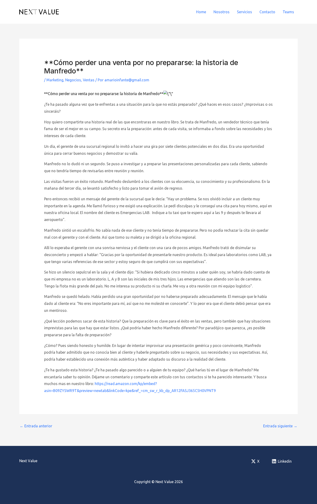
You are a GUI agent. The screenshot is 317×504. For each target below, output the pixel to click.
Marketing (54, 80)
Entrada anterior (36, 426)
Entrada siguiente (280, 426)
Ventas (88, 80)
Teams (288, 12)
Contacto (267, 12)
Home (201, 12)
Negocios (73, 80)
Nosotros (221, 12)
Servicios (244, 12)
